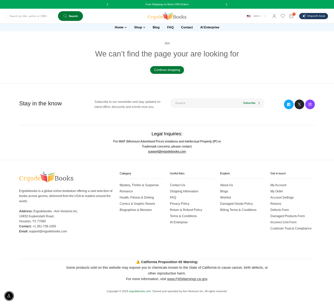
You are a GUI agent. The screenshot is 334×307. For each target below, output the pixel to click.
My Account (278, 185)
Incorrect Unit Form (283, 222)
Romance (126, 191)
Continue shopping (167, 70)
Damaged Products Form (287, 216)
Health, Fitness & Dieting (137, 197)
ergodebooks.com (140, 291)
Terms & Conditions (183, 216)
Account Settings (282, 197)
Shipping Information (184, 191)
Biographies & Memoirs (136, 209)
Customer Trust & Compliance (291, 228)
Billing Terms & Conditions (238, 209)
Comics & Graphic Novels (137, 203)
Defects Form (279, 209)
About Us (226, 185)
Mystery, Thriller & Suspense (139, 185)
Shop (138, 27)
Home (119, 27)
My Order (276, 191)
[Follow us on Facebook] (289, 104)
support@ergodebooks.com (167, 151)
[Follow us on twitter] (299, 104)
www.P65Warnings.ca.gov (187, 279)
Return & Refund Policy (186, 209)
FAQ (173, 197)
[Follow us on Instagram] (310, 104)
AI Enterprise (179, 222)
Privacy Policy (179, 203)
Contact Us (177, 185)
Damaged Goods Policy (236, 203)
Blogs (224, 191)
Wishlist (225, 197)
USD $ (256, 16)
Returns (275, 203)
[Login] (274, 16)
